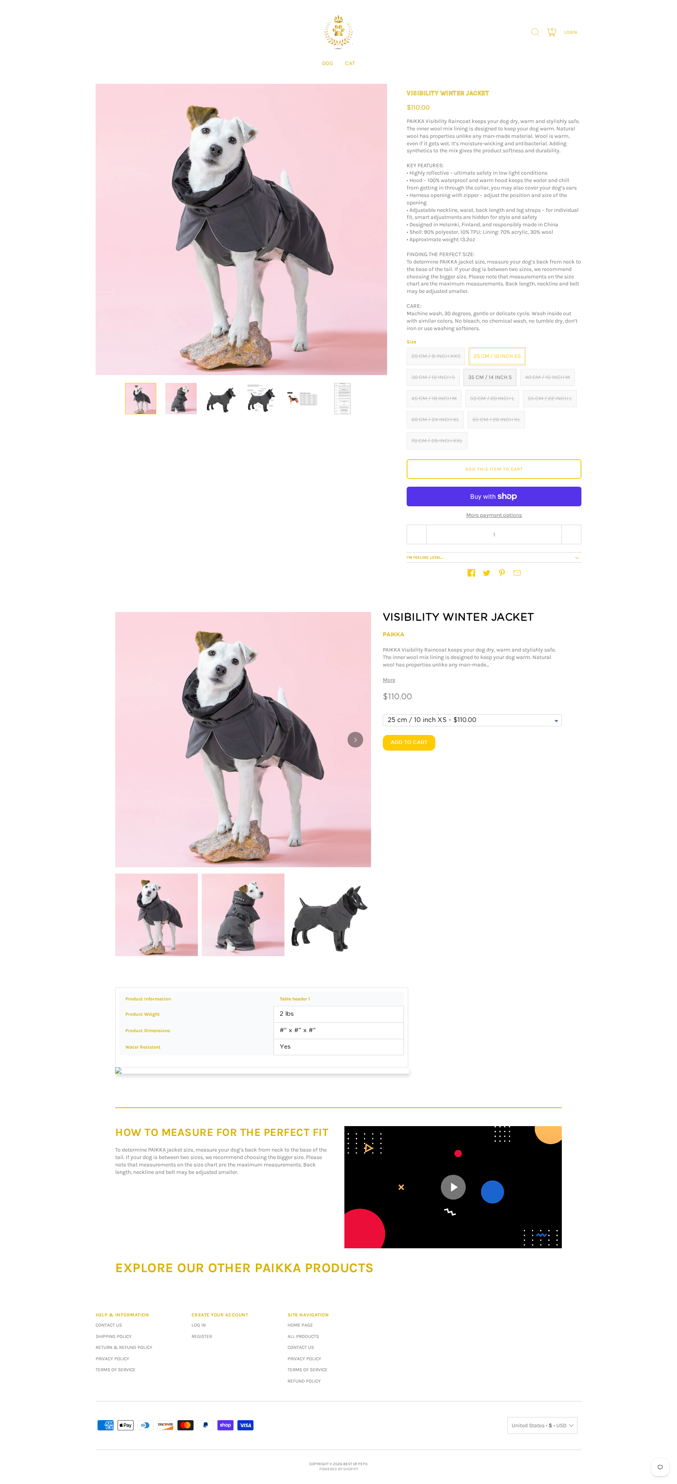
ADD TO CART (409, 742)
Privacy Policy (112, 1358)
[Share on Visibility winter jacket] (471, 573)
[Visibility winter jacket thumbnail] (140, 398)
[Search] (535, 32)
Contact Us (109, 1325)
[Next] (355, 739)
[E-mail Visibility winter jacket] (517, 573)
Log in (199, 1325)
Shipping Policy (114, 1336)
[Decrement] (416, 535)
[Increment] (571, 535)
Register (202, 1336)
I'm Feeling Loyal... (425, 557)
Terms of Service (116, 1369)
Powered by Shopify (338, 1469)
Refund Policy (304, 1381)
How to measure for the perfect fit (221, 1132)
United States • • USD (539, 1425)
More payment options (494, 515)
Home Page (300, 1325)
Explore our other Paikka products (244, 1267)
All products (303, 1336)
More (389, 680)
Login (570, 32)
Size (411, 342)
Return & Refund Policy (124, 1347)
